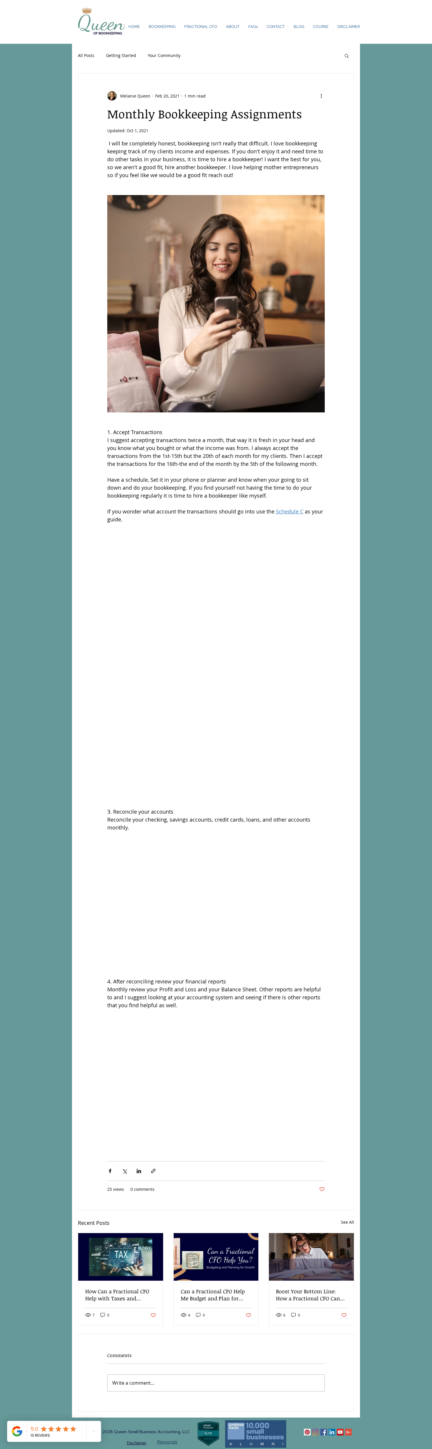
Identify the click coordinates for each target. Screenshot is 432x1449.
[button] (346, 55)
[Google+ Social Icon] (348, 1432)
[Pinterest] (307, 1432)
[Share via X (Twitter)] (124, 1171)
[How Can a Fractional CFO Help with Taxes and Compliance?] (120, 1257)
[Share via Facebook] (110, 1171)
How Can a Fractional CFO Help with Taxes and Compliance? (117, 1295)
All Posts (86, 55)
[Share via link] (153, 1171)
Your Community (164, 55)
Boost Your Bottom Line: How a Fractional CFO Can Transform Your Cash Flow (309, 1295)
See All (347, 1222)
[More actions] (321, 95)
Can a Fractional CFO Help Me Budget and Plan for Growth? (213, 1295)
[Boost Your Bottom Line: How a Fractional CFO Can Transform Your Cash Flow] (311, 1257)
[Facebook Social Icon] (323, 1432)
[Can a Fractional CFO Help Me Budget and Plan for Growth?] (216, 1257)
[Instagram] (315, 1432)
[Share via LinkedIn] (139, 1171)
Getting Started (121, 55)
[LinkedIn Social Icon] (332, 1432)
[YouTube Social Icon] (340, 1432)
